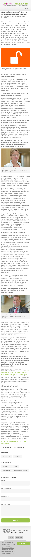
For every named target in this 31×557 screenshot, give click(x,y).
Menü (26, 8)
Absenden (15, 520)
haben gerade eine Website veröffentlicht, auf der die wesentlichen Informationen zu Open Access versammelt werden (15, 373)
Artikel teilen (6, 447)
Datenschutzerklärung (8, 548)
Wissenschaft (6, 456)
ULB (15, 466)
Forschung (4, 17)
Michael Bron (6, 466)
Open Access (6, 470)
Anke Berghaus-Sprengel (20, 470)
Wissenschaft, (21, 16)
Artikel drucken (18, 447)
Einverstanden (23, 543)
